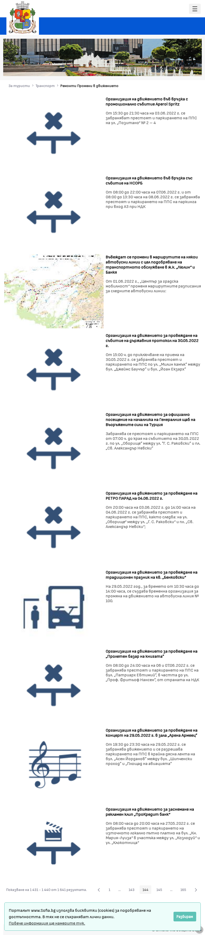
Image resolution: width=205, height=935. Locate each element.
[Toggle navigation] (195, 9)
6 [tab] (184, 68)
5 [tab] (178, 68)
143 (133, 890)
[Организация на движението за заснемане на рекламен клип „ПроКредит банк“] (54, 843)
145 (160, 890)
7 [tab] (189, 68)
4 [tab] (173, 68)
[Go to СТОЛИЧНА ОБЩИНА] (22, 17)
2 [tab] (162, 68)
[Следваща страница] (196, 889)
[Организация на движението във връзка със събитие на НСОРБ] (54, 211)
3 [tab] (168, 68)
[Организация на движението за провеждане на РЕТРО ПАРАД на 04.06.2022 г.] (54, 527)
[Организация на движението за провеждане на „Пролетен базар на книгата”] (54, 685)
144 (147, 890)
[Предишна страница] (99, 889)
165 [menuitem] (184, 890)
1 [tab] (157, 68)
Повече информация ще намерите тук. (47, 922)
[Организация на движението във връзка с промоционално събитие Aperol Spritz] (54, 132)
